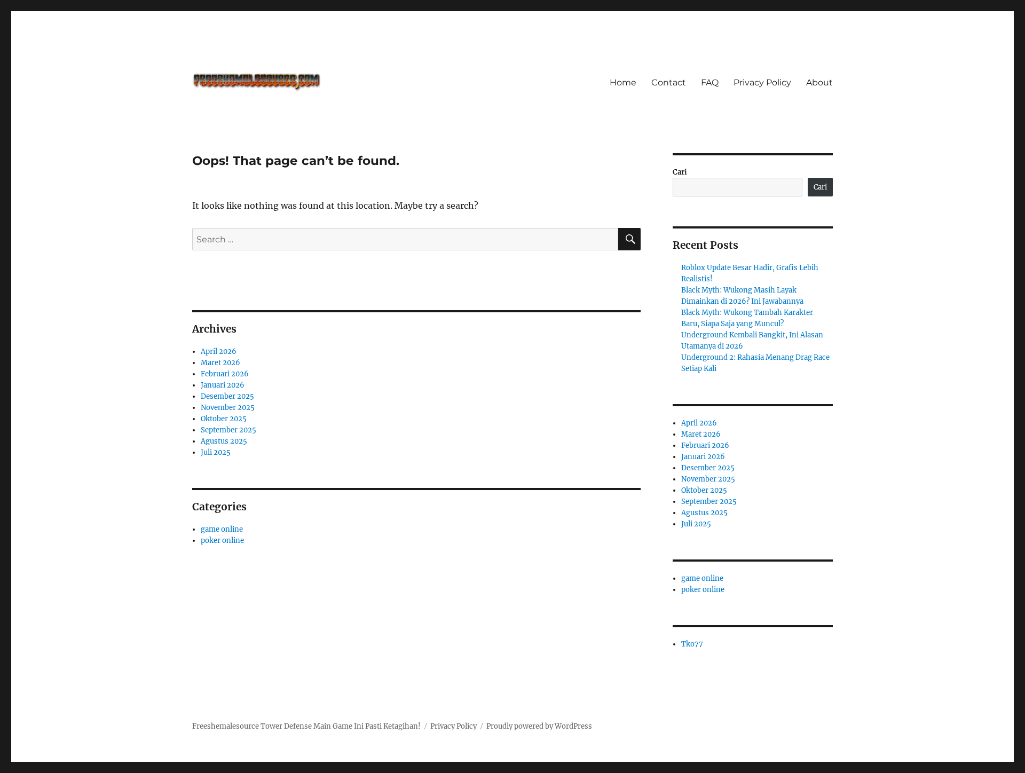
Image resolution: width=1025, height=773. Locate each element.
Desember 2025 (227, 396)
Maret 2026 (220, 362)
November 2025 (228, 407)
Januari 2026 (223, 385)
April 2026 (218, 351)
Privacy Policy (762, 82)
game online (222, 529)
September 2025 (228, 430)
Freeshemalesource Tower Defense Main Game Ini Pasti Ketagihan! (306, 726)
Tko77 (692, 644)
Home (623, 82)
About (819, 82)
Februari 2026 (225, 373)
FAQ (710, 82)
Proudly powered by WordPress (539, 726)
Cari (680, 172)
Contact (668, 82)
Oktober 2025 (224, 418)
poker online (222, 540)
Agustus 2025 (224, 441)
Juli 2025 (216, 452)
